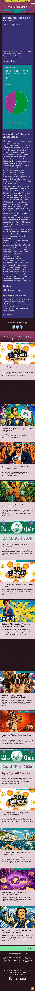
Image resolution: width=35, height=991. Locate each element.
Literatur (19, 481)
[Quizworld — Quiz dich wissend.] (3, 3)
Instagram (23, 974)
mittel (28, 9)
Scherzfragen (17, 960)
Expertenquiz (7, 960)
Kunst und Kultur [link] (26, 481)
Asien (23, 9)
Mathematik (20, 600)
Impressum (27, 970)
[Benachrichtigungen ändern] (32, 988)
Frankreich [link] (13, 829)
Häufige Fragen (17, 970)
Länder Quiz (28, 957)
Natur (28, 671)
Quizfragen (19, 343)
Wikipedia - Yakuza (14, 290)
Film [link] (11, 481)
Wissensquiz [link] (14, 600)
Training (20, 1)
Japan (19, 9)
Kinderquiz (7, 962)
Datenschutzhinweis (15, 972)
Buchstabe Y (17, 12)
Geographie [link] (27, 829)
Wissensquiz (6, 959)
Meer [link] (22, 829)
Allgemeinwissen (26, 343)
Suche (7, 1)
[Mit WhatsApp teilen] (13, 328)
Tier (24, 671)
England (32, 831)
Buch (15, 481)
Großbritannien (6, 829)
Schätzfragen (17, 959)
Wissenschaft (26, 600)
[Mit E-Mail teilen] (17, 328)
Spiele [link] (28, 443)
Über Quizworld (8, 970)
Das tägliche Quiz (18, 521)
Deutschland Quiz (28, 960)
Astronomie (20, 711)
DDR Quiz (28, 962)
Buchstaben (8, 9)
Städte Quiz (28, 959)
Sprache (14, 9)
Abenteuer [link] (32, 483)
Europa (18, 829)
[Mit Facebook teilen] (21, 328)
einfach (32, 343)
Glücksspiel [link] (23, 443)
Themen (13, 1)
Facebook (17, 974)
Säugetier (20, 671)
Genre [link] (7, 481)
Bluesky (11, 974)
